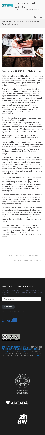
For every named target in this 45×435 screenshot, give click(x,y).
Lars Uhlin (24, 351)
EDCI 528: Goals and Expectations (25, 260)
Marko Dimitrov (34, 71)
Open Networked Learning (25, 5)
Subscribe (8, 307)
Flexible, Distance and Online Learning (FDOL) (20, 349)
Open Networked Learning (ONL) (15, 347)
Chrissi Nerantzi (9, 351)
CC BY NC (5, 353)
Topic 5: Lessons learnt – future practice (22, 255)
